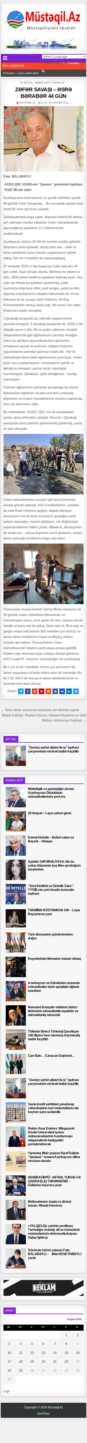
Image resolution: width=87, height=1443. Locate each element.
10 (9, 1353)
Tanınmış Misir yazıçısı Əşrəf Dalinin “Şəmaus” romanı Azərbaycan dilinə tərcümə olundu (54, 1157)
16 (78, 1353)
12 (32, 1353)
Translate (73, 63)
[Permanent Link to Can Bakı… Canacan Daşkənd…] (16, 1064)
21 (55, 1361)
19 (32, 1361)
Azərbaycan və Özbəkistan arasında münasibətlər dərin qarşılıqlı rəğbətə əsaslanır (54, 986)
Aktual (28, 82)
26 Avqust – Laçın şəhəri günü (49, 813)
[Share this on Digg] (62, 691)
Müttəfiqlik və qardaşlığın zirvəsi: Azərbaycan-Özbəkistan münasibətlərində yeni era (51, 792)
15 (66, 1353)
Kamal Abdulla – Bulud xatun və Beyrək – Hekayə (32, 73)
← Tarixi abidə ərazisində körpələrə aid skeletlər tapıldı (40, 710)
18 (20, 1361)
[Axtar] (43, 71)
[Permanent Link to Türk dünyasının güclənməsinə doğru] (16, 942)
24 (9, 1370)
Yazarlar (58, 82)
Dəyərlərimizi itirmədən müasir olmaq (54, 958)
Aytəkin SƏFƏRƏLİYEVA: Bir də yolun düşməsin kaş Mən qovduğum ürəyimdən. (54, 865)
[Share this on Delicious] (76, 691)
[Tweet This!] (21, 691)
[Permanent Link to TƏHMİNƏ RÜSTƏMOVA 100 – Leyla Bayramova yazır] (16, 918)
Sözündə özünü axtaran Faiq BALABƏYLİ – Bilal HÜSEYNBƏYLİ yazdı (54, 1254)
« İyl (6, 1391)
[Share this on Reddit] (48, 691)
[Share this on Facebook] (28, 691)
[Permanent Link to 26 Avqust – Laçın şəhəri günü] (16, 821)
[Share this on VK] (55, 691)
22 (66, 1361)
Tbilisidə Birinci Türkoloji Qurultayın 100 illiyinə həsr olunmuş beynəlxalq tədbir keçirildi (54, 1035)
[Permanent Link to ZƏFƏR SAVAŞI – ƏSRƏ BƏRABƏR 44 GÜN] (43, 139)
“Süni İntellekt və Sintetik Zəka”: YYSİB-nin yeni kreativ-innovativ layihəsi (51, 889)
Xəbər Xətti (42, 82)
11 (20, 1353)
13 (43, 1353)
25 (20, 1370)
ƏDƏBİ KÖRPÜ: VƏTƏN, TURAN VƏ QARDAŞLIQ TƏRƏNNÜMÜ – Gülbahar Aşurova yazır (54, 1181)
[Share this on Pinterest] (41, 691)
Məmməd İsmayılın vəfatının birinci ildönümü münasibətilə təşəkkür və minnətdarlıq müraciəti (53, 1011)
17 (9, 1361)
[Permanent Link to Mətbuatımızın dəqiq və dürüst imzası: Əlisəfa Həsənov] (16, 1210)
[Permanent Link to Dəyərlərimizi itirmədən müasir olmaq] (16, 967)
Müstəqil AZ (27, 102)
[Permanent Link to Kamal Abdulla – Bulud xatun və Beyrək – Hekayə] (16, 845)
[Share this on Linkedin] (69, 691)
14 (55, 1353)
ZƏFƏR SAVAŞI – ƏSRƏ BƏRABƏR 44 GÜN (43, 92)
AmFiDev (43, 1413)
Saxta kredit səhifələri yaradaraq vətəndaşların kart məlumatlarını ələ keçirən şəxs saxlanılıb (53, 1108)
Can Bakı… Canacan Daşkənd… (51, 1055)
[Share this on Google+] (34, 691)
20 (43, 1361)
